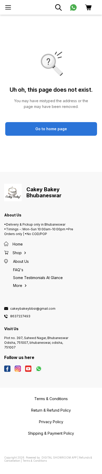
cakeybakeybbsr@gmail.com (32, 308)
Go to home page (51, 129)
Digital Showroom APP (59, 457)
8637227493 (20, 316)
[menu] (8, 7)
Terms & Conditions (34, 460)
